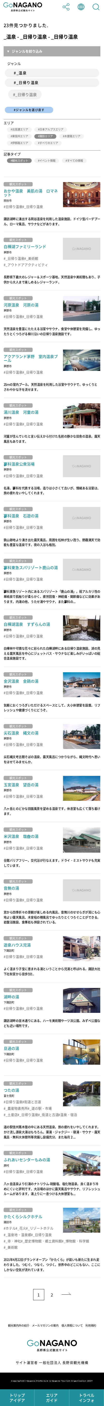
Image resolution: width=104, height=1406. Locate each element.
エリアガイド (52, 1397)
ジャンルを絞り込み (27, 51)
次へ (66, 1294)
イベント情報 (47, 161)
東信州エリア (20, 136)
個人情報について (72, 1325)
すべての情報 (75, 161)
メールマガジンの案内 (45, 1325)
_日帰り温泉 (26, 94)
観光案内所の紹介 (18, 1325)
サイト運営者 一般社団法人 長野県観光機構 (52, 1362)
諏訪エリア (46, 136)
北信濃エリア (20, 129)
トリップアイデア (17, 1397)
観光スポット (20, 161)
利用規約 (90, 1325)
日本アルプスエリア (51, 129)
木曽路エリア (72, 136)
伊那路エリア (20, 143)
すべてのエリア (48, 143)
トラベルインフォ (86, 1397)
